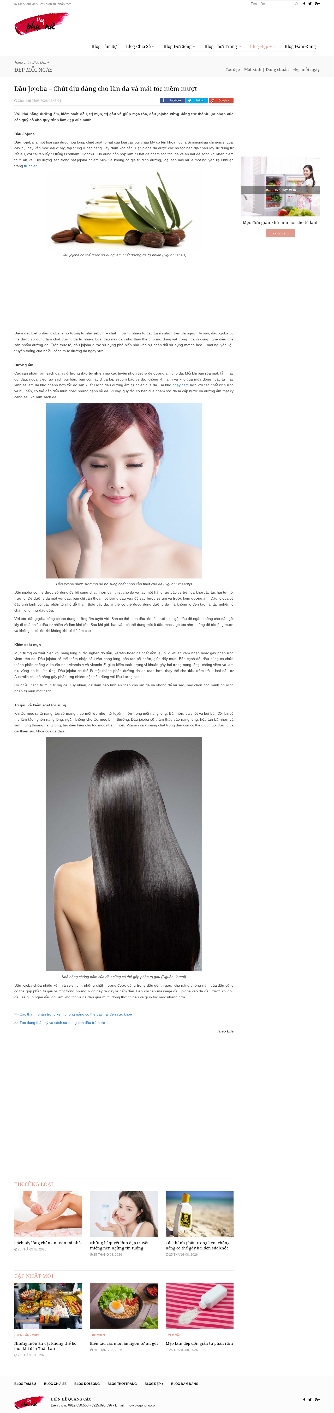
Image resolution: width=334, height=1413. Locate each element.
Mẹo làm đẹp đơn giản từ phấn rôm (44, 4)
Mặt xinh (252, 69)
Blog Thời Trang (221, 46)
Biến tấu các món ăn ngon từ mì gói (124, 1343)
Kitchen (98, 1335)
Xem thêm (280, 233)
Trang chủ (21, 62)
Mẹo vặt (174, 1335)
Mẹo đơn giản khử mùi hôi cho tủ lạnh (281, 222)
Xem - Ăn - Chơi (27, 1335)
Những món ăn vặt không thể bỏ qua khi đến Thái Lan (45, 1346)
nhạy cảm (180, 385)
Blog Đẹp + (261, 46)
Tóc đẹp (233, 69)
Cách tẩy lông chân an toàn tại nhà (47, 1242)
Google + (221, 100)
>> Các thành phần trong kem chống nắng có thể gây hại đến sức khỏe (73, 1014)
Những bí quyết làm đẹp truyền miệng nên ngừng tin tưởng (120, 1245)
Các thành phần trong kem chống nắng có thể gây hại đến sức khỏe (198, 1245)
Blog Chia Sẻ (139, 46)
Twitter (197, 100)
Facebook (173, 100)
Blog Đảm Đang (301, 46)
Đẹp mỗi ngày (306, 69)
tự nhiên (31, 166)
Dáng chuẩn (277, 69)
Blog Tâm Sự (104, 46)
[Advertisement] (225, 23)
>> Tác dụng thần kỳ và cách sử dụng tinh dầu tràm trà (59, 1022)
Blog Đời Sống (178, 46)
